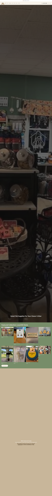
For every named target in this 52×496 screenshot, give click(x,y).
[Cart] (50, 3)
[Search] (41, 3)
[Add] (12, 335)
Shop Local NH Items (4, 365)
